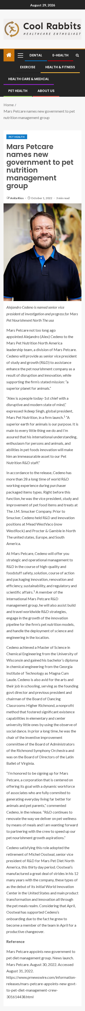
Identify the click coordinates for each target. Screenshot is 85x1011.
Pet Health (17, 90)
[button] (20, 55)
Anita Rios (17, 198)
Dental (36, 55)
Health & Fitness (60, 67)
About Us (46, 90)
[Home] (9, 55)
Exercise (27, 67)
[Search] (77, 55)
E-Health (60, 55)
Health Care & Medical (28, 79)
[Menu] (20, 55)
